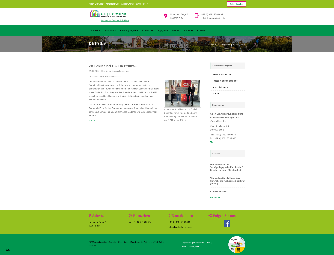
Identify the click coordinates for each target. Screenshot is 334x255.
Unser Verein (110, 30)
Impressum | (187, 243)
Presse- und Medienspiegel (225, 81)
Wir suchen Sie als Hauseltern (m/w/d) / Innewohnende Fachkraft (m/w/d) (227, 181)
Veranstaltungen (220, 87)
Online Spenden (236, 4)
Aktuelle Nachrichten (222, 74)
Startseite (95, 30)
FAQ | (185, 246)
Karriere (216, 93)
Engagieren (162, 30)
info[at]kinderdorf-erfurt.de (213, 18)
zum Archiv (215, 197)
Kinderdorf (147, 30)
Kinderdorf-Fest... (219, 191)
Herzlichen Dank (239, 45)
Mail (212, 142)
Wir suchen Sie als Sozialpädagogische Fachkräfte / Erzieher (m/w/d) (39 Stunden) (226, 167)
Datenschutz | (199, 243)
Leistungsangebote (129, 30)
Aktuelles (188, 30)
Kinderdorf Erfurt (213, 45)
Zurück (92, 120)
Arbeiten (176, 30)
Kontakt (201, 30)
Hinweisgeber (193, 246)
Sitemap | (210, 243)
